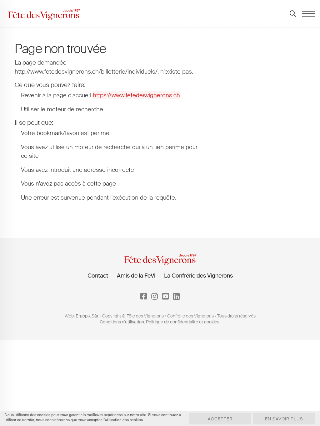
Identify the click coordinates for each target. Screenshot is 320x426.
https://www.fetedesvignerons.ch (136, 95)
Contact (98, 275)
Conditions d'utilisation (122, 322)
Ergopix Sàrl (87, 316)
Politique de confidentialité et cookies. (183, 322)
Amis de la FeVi (136, 275)
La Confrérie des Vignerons (198, 275)
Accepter (220, 419)
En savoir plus (284, 419)
